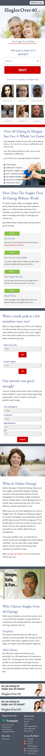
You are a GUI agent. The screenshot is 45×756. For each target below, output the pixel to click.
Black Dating (28, 731)
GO (22, 355)
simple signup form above (14, 245)
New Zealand (32, 746)
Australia (31, 739)
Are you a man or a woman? (23, 52)
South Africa (32, 753)
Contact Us (6, 739)
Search (22, 439)
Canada (30, 741)
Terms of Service (8, 725)
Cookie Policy (6, 729)
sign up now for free (19, 554)
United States (32, 748)
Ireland (30, 744)
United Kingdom (33, 751)
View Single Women (31, 726)
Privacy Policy (6, 727)
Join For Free (28, 719)
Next (22, 70)
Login (26, 724)
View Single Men (29, 728)
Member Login (36, 3)
